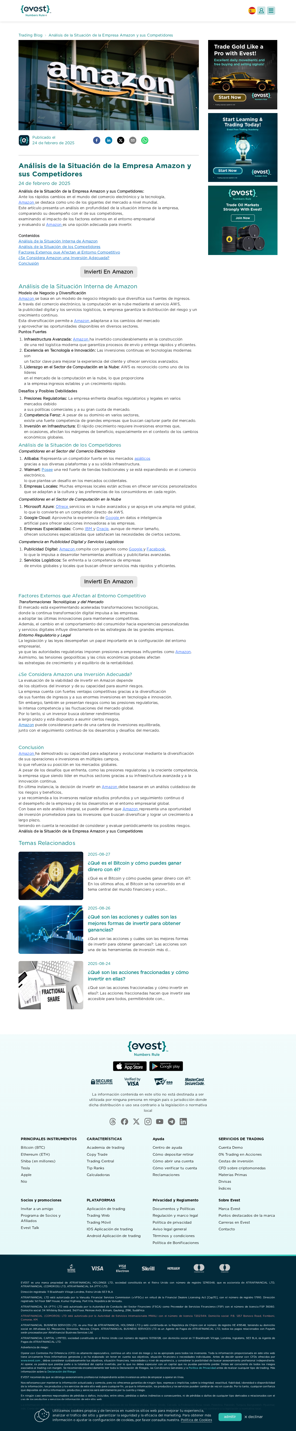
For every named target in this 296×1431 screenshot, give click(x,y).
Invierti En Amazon (108, 271)
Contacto (227, 1229)
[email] (132, 140)
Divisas (225, 1181)
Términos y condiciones (174, 1236)
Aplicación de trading (106, 1209)
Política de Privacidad (202, 1368)
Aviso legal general (170, 1229)
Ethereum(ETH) (35, 1154)
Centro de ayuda (167, 1147)
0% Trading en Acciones (240, 1154)
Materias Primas (233, 1175)
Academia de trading (105, 1147)
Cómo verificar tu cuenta (175, 1168)
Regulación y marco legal (175, 1215)
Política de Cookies (196, 1420)
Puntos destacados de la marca (247, 1215)
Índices (225, 1188)
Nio (24, 1181)
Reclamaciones (166, 1175)
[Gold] (243, 74)
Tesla (25, 1168)
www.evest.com (30, 1360)
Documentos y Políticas (174, 1209)
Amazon (26, 725)
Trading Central (100, 1161)
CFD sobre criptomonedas (242, 1168)
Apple (26, 1175)
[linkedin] (108, 140)
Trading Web (98, 1215)
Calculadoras (98, 1175)
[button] (271, 10)
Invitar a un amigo (37, 1209)
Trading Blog (30, 35)
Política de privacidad (172, 1222)
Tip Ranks (95, 1168)
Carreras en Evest (234, 1222)
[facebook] (96, 140)
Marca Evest (229, 1209)
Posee (47, 470)
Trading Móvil (99, 1222)
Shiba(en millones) (38, 1161)
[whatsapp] (144, 140)
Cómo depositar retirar (173, 1154)
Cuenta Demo (231, 1147)
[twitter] (120, 140)
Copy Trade (97, 1154)
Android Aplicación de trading (114, 1236)
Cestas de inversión (236, 1161)
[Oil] (243, 220)
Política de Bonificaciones (176, 1243)
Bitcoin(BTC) (33, 1147)
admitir (230, 1417)
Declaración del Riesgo (61, 1371)
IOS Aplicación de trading (110, 1229)
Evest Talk (30, 1228)
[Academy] (243, 147)
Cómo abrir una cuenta (173, 1161)
